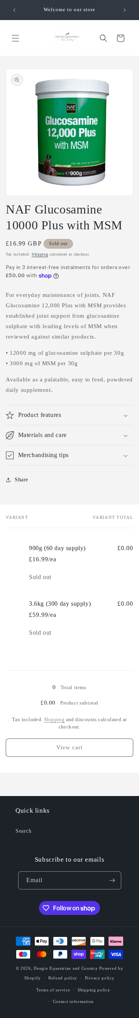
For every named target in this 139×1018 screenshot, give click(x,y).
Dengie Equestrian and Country (66, 968)
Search (23, 831)
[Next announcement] (124, 10)
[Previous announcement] (14, 10)
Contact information (73, 1001)
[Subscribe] (112, 880)
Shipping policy (94, 990)
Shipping (40, 254)
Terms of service (53, 990)
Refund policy (62, 978)
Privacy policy (100, 978)
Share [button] (21, 480)
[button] (15, 38)
